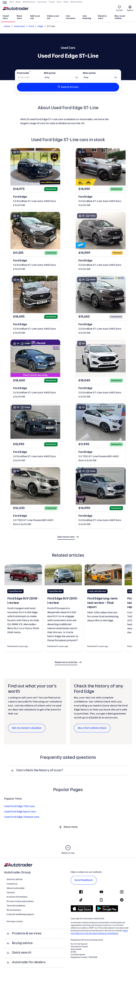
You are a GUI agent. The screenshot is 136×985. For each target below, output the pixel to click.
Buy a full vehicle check (92, 728)
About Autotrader (16, 888)
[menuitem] (8, 17)
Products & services (26, 933)
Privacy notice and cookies (20, 901)
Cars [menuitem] (5, 2)
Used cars (6, 17)
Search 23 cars (70, 87)
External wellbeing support (20, 914)
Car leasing (87, 17)
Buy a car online (120, 17)
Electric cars (102, 17)
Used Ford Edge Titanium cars (21, 817)
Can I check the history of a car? (39, 770)
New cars (19, 17)
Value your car (53, 17)
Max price (89, 73)
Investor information (17, 897)
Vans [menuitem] (11, 2)
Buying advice (22, 943)
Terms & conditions (16, 906)
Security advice (15, 879)
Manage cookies (15, 922)
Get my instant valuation (26, 728)
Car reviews (70, 17)
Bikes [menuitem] (18, 2)
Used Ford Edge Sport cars (20, 811)
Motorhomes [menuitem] (29, 2)
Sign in (130, 10)
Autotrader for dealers (29, 962)
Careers (11, 893)
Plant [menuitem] (66, 2)
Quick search (21, 952)
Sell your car (35, 17)
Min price (50, 73)
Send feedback (84, 880)
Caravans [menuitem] (42, 2)
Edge (40, 26)
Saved (119, 10)
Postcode (23, 73)
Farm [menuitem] (59, 2)
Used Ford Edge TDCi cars (19, 806)
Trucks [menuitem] (52, 2)
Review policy (14, 910)
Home (7, 26)
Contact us (12, 884)
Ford (31, 26)
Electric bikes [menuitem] (76, 2)
